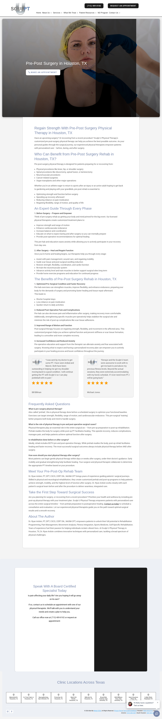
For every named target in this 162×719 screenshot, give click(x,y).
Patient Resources (86, 13)
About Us (46, 13)
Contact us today (111, 504)
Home (38, 13)
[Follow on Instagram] (7, 711)
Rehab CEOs (97, 710)
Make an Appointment (44, 72)
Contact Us (113, 13)
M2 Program (103, 13)
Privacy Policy (118, 710)
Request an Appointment (123, 6)
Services (56, 13)
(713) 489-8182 (94, 6)
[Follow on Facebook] (11, 711)
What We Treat (70, 13)
